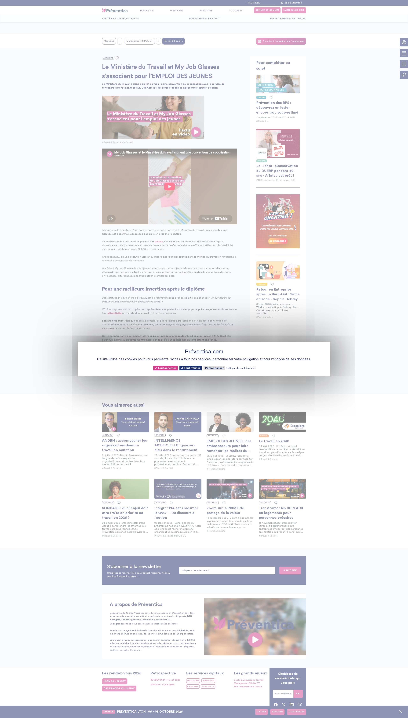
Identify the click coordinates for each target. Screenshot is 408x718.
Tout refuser (191, 368)
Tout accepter (166, 368)
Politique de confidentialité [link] (241, 368)
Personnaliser (214, 368)
